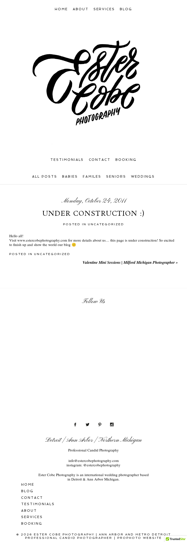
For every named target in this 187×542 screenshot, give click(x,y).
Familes (92, 176)
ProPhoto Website (139, 538)
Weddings (143, 176)
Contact (100, 160)
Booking (126, 160)
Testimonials (67, 160)
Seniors (116, 176)
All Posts (44, 176)
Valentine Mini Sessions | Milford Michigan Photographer (130, 262)
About (81, 9)
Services (104, 9)
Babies (70, 176)
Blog (126, 9)
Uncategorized (106, 224)
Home (61, 9)
